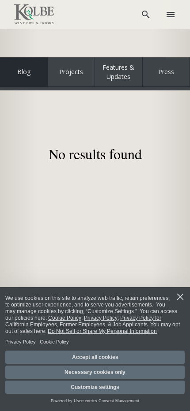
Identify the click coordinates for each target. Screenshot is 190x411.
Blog (23, 71)
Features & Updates (118, 72)
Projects (71, 71)
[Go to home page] (34, 14)
